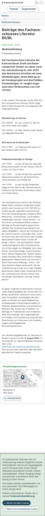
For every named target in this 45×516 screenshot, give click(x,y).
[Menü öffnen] (41, 3)
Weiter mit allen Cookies (17, 503)
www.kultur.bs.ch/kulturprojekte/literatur (21, 347)
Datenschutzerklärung (22, 496)
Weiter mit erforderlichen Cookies (22, 509)
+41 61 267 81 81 (13, 398)
